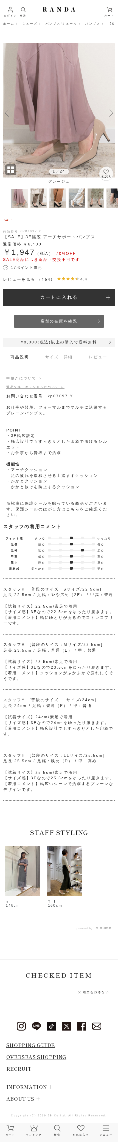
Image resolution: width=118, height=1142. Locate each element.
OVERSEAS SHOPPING (36, 1056)
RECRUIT (19, 1068)
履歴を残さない (96, 992)
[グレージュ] (59, 110)
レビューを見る (29, 279)
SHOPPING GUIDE (30, 1045)
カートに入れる (59, 297)
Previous (7, 112)
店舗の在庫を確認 (59, 321)
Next (111, 112)
